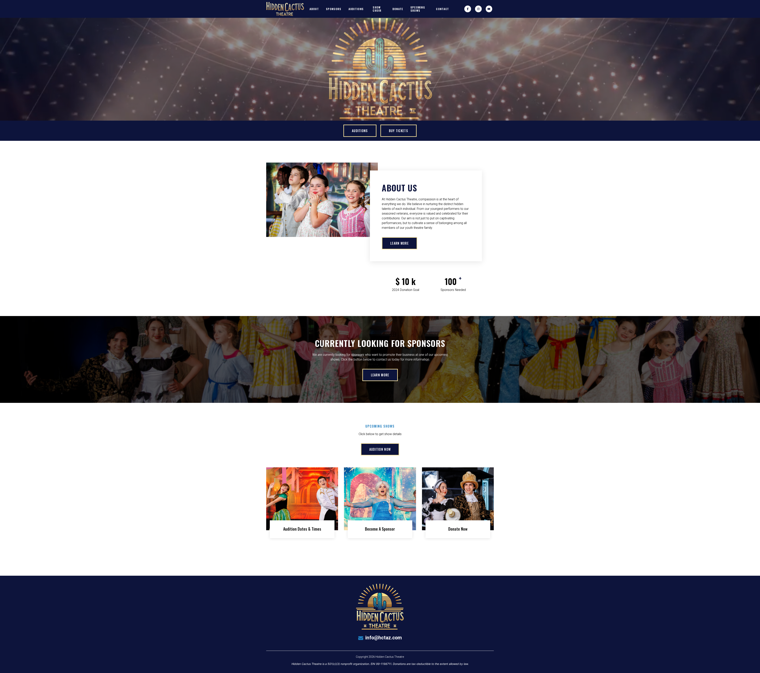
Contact (442, 9)
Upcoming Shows (417, 8)
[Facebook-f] (467, 9)
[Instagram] (478, 9)
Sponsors (333, 9)
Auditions (356, 9)
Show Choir (377, 8)
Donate (397, 9)
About (314, 9)
